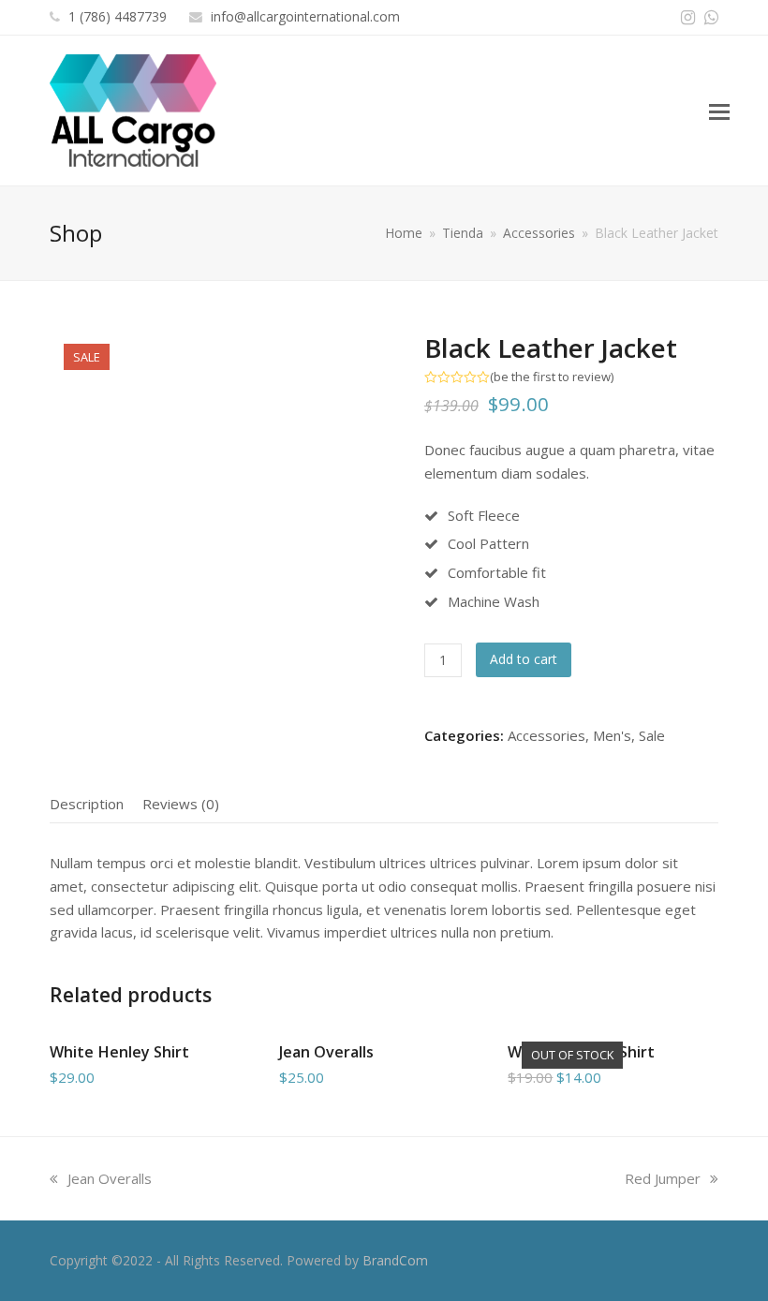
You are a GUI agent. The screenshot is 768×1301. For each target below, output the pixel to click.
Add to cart (523, 659)
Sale (652, 735)
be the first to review (552, 377)
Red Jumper (663, 1178)
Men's (612, 735)
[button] (719, 110)
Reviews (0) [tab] (180, 803)
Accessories (546, 735)
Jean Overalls (109, 1178)
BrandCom (395, 1260)
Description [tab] (87, 803)
